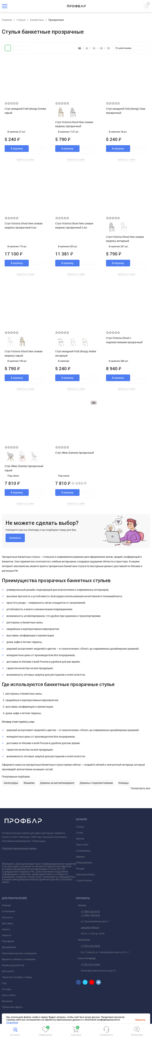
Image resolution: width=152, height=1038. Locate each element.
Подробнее (12, 1022)
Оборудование (84, 862)
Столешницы (83, 850)
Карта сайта (9, 995)
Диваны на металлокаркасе (57, 783)
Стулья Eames (84, 880)
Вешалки (29, 783)
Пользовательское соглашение (19, 953)
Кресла (80, 838)
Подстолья (82, 844)
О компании (8, 911)
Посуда (80, 868)
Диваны (80, 856)
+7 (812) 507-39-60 (90, 964)
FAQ (4, 983)
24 (86, 48)
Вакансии (7, 1001)
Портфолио (8, 941)
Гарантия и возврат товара (17, 977)
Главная (6, 905)
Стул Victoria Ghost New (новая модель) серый (23, 353)
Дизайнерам (9, 947)
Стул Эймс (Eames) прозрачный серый (24, 468)
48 (101, 48)
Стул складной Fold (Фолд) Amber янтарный (75, 353)
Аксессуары (11, 783)
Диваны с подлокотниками (96, 783)
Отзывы (6, 989)
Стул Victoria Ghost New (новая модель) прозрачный (74, 124)
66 (79, 48)
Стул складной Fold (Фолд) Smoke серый (25, 111)
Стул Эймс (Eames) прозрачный (74, 452)
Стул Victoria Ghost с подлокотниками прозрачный (124, 340)
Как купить (8, 971)
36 (94, 48)
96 (108, 48)
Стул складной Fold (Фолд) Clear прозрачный (126, 111)
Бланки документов (13, 965)
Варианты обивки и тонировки (18, 959)
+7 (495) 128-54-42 (90, 915)
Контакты (7, 917)
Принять (140, 1019)
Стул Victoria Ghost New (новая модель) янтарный (125, 239)
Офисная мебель (85, 874)
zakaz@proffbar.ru (90, 927)
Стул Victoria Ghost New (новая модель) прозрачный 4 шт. (23, 225)
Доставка (7, 923)
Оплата (6, 929)
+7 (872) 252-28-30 (90, 945)
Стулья (80, 826)
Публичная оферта (12, 1007)
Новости (6, 935)
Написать (15, 538)
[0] (45, 1032)
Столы (79, 832)
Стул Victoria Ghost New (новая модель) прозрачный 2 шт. (74, 225)
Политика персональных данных (19, 848)
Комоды (123, 783)
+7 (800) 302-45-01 (90, 911)
